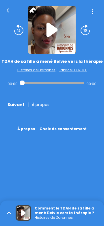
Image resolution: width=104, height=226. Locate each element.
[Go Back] (7, 10)
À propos (26, 128)
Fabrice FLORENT (73, 70)
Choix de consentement (63, 128)
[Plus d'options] (92, 11)
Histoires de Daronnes (36, 70)
